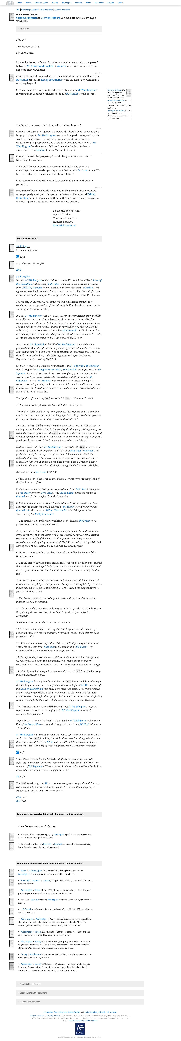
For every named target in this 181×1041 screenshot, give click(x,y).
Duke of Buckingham (31, 689)
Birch (23, 870)
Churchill (47, 844)
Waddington (59, 834)
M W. (84, 685)
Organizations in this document (33, 993)
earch (121, 3)
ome (19, 3)
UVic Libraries (91, 1012)
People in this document (30, 984)
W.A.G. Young (27, 919)
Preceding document (30, 10)
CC (17, 256)
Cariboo (82, 170)
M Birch (84, 724)
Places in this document (30, 1002)
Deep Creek (47, 492)
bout (28, 3)
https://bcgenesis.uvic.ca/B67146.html (83, 1020)
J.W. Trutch (26, 909)
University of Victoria (107, 1012)
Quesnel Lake (23, 510)
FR (17, 776)
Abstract (24, 28)
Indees (78, 3)
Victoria (61, 66)
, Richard (50, 17)
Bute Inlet (22, 79)
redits (110, 3)
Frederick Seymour (64, 225)
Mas (88, 3)
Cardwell (58, 844)
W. (46, 783)
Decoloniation (41, 3)
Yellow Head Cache (56, 510)
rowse (55, 3)
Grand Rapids (67, 492)
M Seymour (92, 366)
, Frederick (27, 17)
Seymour (36, 880)
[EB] (18, 270)
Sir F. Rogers (23, 246)
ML (18, 10)
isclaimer (99, 3)
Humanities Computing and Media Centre (62, 1012)
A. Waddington (35, 870)
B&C (18, 801)
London (40, 150)
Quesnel (88, 450)
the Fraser (40, 472)
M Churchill (37, 344)
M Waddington (87, 90)
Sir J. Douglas (32, 287)
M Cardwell (69, 330)
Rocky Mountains (51, 79)
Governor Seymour (114, 90)
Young (38, 931)
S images (66, 3)
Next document (46, 10)
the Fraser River (32, 724)
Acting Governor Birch (116, 100)
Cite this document (62, 10)
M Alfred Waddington (40, 66)
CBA (18, 797)
